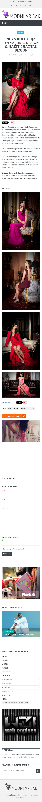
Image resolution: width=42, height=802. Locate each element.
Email (4, 499)
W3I (36, 795)
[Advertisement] (21, 457)
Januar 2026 (6, 676)
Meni (5, 23)
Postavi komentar (12, 416)
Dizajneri (20, 32)
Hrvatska (23, 408)
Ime (3, 491)
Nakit (10, 408)
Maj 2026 (5, 660)
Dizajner (31, 408)
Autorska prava (20, 797)
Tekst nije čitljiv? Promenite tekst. (13, 549)
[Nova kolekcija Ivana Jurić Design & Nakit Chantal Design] (21, 193)
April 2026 (5, 664)
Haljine (16, 408)
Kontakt (29, 1)
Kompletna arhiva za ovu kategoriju (15, 702)
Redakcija (21, 1)
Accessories (9, 631)
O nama (12, 1)
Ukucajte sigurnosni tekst (10, 537)
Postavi (6, 554)
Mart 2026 (5, 668)
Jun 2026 (5, 656)
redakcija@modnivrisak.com (24, 757)
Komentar (5, 508)
